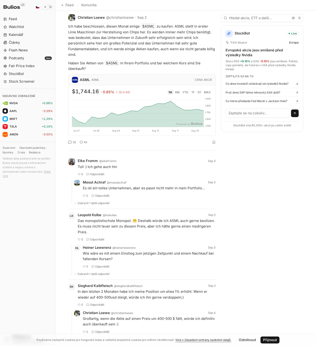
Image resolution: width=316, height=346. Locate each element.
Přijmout (270, 340)
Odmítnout (247, 340)
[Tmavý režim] (48, 7)
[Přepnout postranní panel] (55, 173)
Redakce (34, 152)
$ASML (148, 26)
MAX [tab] (207, 92)
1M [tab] (170, 92)
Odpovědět (97, 174)
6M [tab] (177, 92)
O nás (21, 152)
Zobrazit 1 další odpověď (93, 203)
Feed (69, 5)
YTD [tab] (185, 92)
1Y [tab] (193, 92)
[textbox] (257, 113)
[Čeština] (37, 7)
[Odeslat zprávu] (295, 113)
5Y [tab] (199, 92)
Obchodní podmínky (32, 148)
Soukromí (9, 148)
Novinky (8, 152)
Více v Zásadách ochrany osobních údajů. (203, 340)
